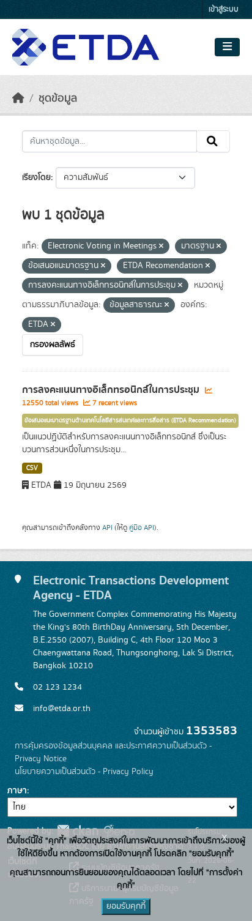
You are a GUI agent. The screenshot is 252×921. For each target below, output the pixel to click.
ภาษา (17, 791)
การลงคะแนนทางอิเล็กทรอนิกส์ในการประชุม (112, 390)
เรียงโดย (36, 177)
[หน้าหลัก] (18, 98)
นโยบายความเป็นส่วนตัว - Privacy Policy (84, 772)
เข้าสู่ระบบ (224, 9)
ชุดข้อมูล (58, 98)
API (107, 527)
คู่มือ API (141, 527)
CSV (32, 468)
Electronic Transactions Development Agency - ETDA (131, 587)
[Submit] (213, 141)
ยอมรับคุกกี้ (126, 906)
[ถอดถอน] (161, 247)
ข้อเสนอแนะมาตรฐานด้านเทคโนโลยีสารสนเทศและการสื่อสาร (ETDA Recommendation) (130, 420)
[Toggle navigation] (227, 47)
